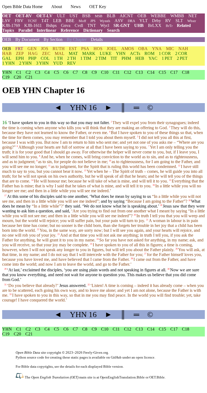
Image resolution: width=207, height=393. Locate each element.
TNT (91, 25)
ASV (119, 20)
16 (4, 122)
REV (71, 63)
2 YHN (25, 63)
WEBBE (158, 15)
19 (161, 205)
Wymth (105, 21)
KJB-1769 (11, 25)
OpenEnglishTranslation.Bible (122, 377)
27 (145, 253)
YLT (143, 20)
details (70, 366)
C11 (116, 72)
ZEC (46, 53)
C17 (174, 72)
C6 (65, 72)
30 (168, 269)
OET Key (97, 6)
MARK (88, 53)
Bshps (51, 25)
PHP (32, 58)
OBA (143, 48)
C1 (18, 72)
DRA (131, 21)
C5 (56, 72)
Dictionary (93, 30)
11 (49, 165)
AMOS (127, 48)
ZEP (20, 53)
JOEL (112, 48)
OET (6, 15)
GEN (32, 48)
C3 (37, 72)
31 (5, 284)
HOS (98, 48)
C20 (17, 77)
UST (74, 15)
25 (91, 244)
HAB (7, 53)
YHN (121, 53)
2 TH (71, 58)
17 (5, 195)
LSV (6, 20)
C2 (28, 72)
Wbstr (191, 21)
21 (147, 220)
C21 (29, 77)
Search (113, 30)
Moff (82, 21)
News (76, 6)
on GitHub (114, 357)
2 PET (182, 58)
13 (85, 170)
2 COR (181, 53)
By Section (53, 39)
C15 (162, 72)
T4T (45, 20)
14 (32, 180)
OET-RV (24, 15)
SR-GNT (121, 25)
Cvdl (79, 25)
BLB (111, 15)
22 (38, 229)
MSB (98, 16)
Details (97, 39)
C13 (139, 72)
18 (189, 200)
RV (168, 20)
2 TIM (100, 58)
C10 (104, 72)
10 (110, 161)
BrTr (169, 26)
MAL (59, 53)
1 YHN (8, 63)
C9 (94, 72)
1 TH (58, 58)
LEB (57, 20)
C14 (150, 72)
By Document (27, 39)
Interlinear (46, 30)
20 (135, 215)
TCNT (32, 21)
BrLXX (154, 25)
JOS (44, 48)
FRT (19, 48)
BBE (70, 20)
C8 (84, 72)
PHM (126, 58)
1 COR (165, 53)
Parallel (25, 30)
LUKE (106, 53)
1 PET (167, 58)
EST (73, 48)
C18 (185, 72)
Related (184, 25)
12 (179, 165)
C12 (127, 72)
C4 (47, 72)
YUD (58, 63)
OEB (141, 15)
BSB (86, 15)
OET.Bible (157, 377)
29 (5, 269)
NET (192, 15)
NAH (183, 48)
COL (45, 58)
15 (170, 180)
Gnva (65, 25)
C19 (5, 77)
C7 (75, 72)
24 (97, 239)
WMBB (177, 15)
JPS (92, 21)
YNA (157, 48)
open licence (145, 357)
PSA (85, 48)
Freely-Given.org (95, 352)
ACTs (135, 53)
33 (10, 294)
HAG (33, 53)
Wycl (104, 25)
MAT (73, 53)
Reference (70, 30)
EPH (20, 58)
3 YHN (42, 63)
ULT (61, 15)
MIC (170, 48)
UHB (139, 25)
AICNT (126, 15)
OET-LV (44, 15)
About (56, 6)
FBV (19, 20)
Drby (156, 20)
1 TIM (85, 58)
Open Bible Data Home (22, 6)
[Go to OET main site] (20, 377)
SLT (179, 20)
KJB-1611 (33, 25)
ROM (149, 53)
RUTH (59, 48)
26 (176, 249)
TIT (114, 58)
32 (89, 284)
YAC (153, 58)
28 (132, 258)
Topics (8, 30)
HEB (139, 58)
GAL (6, 58)
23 (58, 234)
